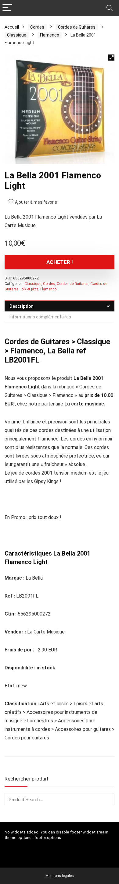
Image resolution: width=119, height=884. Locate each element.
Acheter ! (59, 262)
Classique (16, 35)
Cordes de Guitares (77, 27)
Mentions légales (59, 876)
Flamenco (49, 35)
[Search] (109, 8)
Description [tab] (21, 306)
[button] (111, 57)
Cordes (37, 27)
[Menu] (7, 8)
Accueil (12, 27)
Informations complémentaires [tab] (40, 316)
